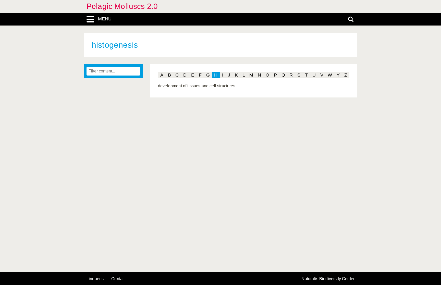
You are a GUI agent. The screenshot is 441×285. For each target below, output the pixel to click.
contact (118, 279)
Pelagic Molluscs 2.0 (122, 6)
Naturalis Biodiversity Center (327, 279)
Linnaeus (95, 279)
